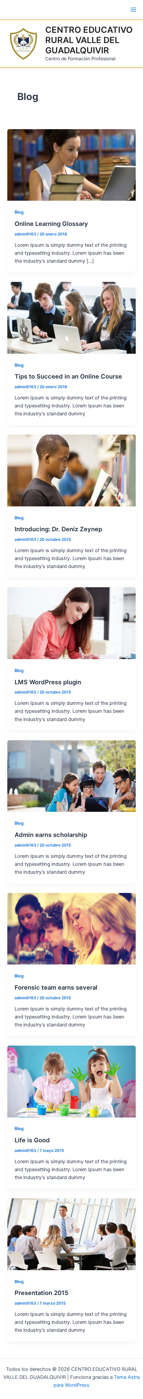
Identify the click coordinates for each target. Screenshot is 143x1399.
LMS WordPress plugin (48, 682)
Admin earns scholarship (51, 834)
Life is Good (32, 1140)
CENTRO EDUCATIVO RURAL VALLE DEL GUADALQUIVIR (89, 40)
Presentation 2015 (42, 1292)
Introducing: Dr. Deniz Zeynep (58, 529)
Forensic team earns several (56, 987)
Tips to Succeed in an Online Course (68, 376)
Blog (19, 212)
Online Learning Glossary (51, 223)
